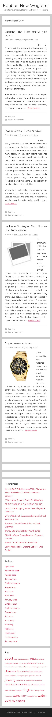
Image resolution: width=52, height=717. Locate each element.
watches (10, 700)
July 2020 (9, 591)
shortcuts (34, 690)
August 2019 (10, 612)
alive (27, 659)
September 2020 (12, 583)
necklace (9, 684)
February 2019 (11, 637)
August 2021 (10, 575)
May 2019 (9, 625)
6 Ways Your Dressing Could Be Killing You (24, 500)
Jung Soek (33, 40)
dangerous (38, 667)
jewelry (10, 680)
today (23, 696)
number (23, 684)
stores (16, 695)
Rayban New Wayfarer (26, 5)
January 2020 (11, 600)
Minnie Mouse (32, 680)
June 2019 (9, 620)
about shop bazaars (20, 659)
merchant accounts (22, 680)
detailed (44, 667)
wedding (20, 701)
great (23, 675)
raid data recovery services (36, 685)
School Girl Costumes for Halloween (21, 542)
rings (26, 689)
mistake (39, 680)
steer (10, 696)
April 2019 (9, 629)
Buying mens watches (18, 343)
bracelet (32, 663)
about (9, 658)
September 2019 (12, 608)
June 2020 (9, 596)
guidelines (32, 675)
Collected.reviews (24, 667)
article (33, 659)
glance (19, 675)
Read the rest (34, 108)
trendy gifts (30, 696)
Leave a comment (16, 120)
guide (27, 675)
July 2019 (9, 616)
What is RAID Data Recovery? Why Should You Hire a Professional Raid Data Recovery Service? (25, 492)
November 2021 (12, 571)
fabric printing (34, 671)
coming (32, 667)
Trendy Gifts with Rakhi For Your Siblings (22, 531)
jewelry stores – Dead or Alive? (23, 131)
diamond (11, 671)
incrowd (38, 675)
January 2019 (11, 641)
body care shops (22, 663)
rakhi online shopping (11, 690)
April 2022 (9, 566)
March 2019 (10, 633)
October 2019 (11, 604)
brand (39, 663)
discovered (24, 671)
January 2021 (11, 579)
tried (35, 696)
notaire (17, 685)
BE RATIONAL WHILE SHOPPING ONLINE (23, 504)
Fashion (11, 116)
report (20, 690)
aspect (38, 659)
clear (16, 667)
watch (42, 695)
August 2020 (10, 587)
